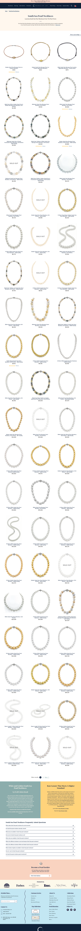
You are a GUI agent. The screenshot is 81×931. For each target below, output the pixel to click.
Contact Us (33, 896)
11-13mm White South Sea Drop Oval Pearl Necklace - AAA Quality (14, 236)
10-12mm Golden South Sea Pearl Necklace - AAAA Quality (40, 455)
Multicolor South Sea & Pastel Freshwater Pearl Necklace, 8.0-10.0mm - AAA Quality (14, 126)
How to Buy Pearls (53, 909)
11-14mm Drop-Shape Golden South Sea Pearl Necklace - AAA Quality (67, 200)
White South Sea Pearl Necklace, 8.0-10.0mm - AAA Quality (14, 309)
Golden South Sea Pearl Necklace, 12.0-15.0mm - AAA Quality (40, 565)
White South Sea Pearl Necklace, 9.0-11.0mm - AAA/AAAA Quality (67, 382)
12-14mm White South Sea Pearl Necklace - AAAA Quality (67, 638)
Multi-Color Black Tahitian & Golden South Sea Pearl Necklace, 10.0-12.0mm (40, 382)
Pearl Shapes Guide (63, 810)
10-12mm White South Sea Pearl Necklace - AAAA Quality (14, 528)
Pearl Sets (59, 5)
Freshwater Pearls (71, 904)
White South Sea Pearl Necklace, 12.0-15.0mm (14, 601)
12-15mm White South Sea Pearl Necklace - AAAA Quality (14, 674)
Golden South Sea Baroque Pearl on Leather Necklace (14, 52)
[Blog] (75, 910)
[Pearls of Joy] (40, 6)
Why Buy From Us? (53, 900)
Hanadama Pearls (71, 896)
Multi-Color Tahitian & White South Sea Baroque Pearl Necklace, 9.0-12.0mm (40, 126)
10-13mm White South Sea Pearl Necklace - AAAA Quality (67, 528)
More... (50, 919)
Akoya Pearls (70, 898)
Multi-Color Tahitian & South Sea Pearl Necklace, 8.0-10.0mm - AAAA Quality (67, 309)
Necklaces (10, 5)
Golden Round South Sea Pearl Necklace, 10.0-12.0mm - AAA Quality (14, 345)
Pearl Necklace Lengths (64, 808)
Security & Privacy (35, 902)
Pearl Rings (52, 5)
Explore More (66, 5)
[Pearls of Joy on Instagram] (71, 910)
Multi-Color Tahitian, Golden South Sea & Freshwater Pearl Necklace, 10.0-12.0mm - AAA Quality (40, 163)
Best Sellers (22, 5)
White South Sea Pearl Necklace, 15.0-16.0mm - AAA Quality (40, 747)
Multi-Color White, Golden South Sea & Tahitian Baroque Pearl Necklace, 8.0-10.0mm (14, 89)
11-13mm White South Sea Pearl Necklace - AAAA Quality (40, 601)
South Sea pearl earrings (67, 800)
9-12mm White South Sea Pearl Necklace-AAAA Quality (14, 455)
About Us (51, 896)
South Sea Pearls (71, 902)
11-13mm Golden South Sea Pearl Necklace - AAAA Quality (14, 565)
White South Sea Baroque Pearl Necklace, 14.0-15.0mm (40, 492)
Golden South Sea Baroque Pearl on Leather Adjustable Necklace (40, 52)
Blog (50, 904)
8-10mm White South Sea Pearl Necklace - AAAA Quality (67, 345)
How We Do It (52, 902)
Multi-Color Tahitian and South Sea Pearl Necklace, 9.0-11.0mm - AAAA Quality (14, 272)
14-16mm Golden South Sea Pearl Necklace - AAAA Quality (67, 711)
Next (46, 777)
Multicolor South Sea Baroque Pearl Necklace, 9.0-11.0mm (40, 89)
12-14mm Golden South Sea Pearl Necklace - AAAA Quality (14, 638)
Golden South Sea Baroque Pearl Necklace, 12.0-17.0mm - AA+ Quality (14, 419)
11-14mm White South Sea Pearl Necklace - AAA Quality (40, 528)
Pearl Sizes (51, 915)
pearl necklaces (30, 805)
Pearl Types (52, 911)
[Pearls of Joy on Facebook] (68, 910)
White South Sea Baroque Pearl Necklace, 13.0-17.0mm (14, 200)
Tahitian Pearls (70, 900)
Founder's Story (53, 898)
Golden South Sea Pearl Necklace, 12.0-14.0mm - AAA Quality (67, 455)
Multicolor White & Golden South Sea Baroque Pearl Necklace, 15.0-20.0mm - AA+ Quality (67, 601)
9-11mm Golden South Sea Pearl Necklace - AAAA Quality (40, 345)
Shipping (33, 898)
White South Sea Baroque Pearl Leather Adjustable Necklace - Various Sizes (67, 52)
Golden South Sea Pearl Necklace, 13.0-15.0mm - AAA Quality (40, 674)
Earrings (16, 5)
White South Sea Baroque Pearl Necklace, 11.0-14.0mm (67, 163)
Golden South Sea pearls (26, 795)
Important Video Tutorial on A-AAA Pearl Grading (20, 809)
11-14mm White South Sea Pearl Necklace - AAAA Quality (40, 638)
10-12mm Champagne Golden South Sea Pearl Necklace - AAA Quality (67, 272)
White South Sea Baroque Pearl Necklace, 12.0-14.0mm (67, 236)
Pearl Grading (52, 913)
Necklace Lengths (53, 917)
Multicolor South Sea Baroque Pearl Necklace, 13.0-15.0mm (40, 309)
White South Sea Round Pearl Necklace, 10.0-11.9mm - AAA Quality (67, 419)
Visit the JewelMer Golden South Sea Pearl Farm (18, 811)
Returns (33, 900)
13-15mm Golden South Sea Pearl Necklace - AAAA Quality (67, 674)
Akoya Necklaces (36, 914)
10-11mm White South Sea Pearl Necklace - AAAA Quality (14, 492)
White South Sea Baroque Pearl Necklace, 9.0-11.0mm (67, 89)
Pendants (29, 5)
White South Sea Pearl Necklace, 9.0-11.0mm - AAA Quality (14, 382)
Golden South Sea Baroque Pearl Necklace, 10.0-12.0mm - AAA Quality (67, 126)
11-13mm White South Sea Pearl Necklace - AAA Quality (67, 492)
